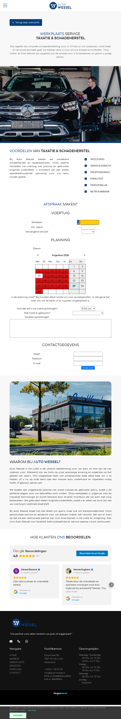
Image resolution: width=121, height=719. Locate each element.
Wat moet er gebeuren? (37, 313)
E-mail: (37, 363)
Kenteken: (37, 222)
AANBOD (14, 658)
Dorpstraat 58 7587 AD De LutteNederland (53, 659)
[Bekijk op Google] (16, 571)
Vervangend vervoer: (37, 231)
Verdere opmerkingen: (37, 317)
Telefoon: (37, 358)
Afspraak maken (88, 368)
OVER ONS (15, 669)
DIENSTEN (15, 665)
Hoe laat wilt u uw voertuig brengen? (37, 308)
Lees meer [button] (71, 591)
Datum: (37, 248)
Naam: (37, 354)
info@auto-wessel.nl (54, 672)
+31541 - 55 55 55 (53, 669)
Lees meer (32, 710)
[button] (9, 584)
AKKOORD (18, 715)
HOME (13, 655)
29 (74, 286)
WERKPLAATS (17, 662)
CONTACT (15, 672)
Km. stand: (37, 227)
